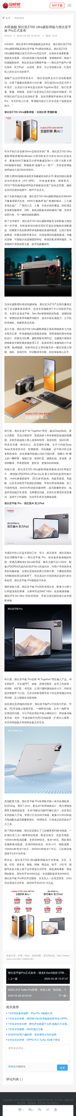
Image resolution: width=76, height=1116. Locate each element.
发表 (62, 1067)
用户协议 (21, 1102)
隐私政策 (69, 1099)
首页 (6, 18)
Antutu (8, 35)
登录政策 (31, 1102)
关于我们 (59, 1099)
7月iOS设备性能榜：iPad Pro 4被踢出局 (30, 1013)
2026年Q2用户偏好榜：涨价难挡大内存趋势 (32, 1034)
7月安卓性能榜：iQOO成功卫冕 (25, 1029)
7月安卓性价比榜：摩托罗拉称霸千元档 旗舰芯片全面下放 (38, 1024)
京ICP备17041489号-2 (48, 1102)
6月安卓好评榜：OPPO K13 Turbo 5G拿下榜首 (34, 1039)
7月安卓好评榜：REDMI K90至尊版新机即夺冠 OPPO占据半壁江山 (39, 1018)
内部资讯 (19, 18)
